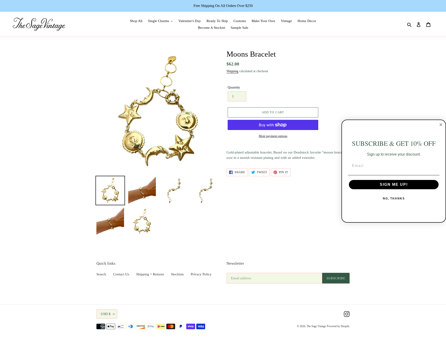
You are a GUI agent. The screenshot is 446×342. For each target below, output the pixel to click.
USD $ (106, 314)
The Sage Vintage (316, 326)
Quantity (234, 87)
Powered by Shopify (338, 326)
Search (101, 274)
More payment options (273, 136)
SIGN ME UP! (394, 184)
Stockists (177, 274)
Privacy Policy (201, 274)
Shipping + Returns (150, 274)
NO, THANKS (394, 198)
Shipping (232, 71)
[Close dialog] (441, 124)
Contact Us (121, 274)
